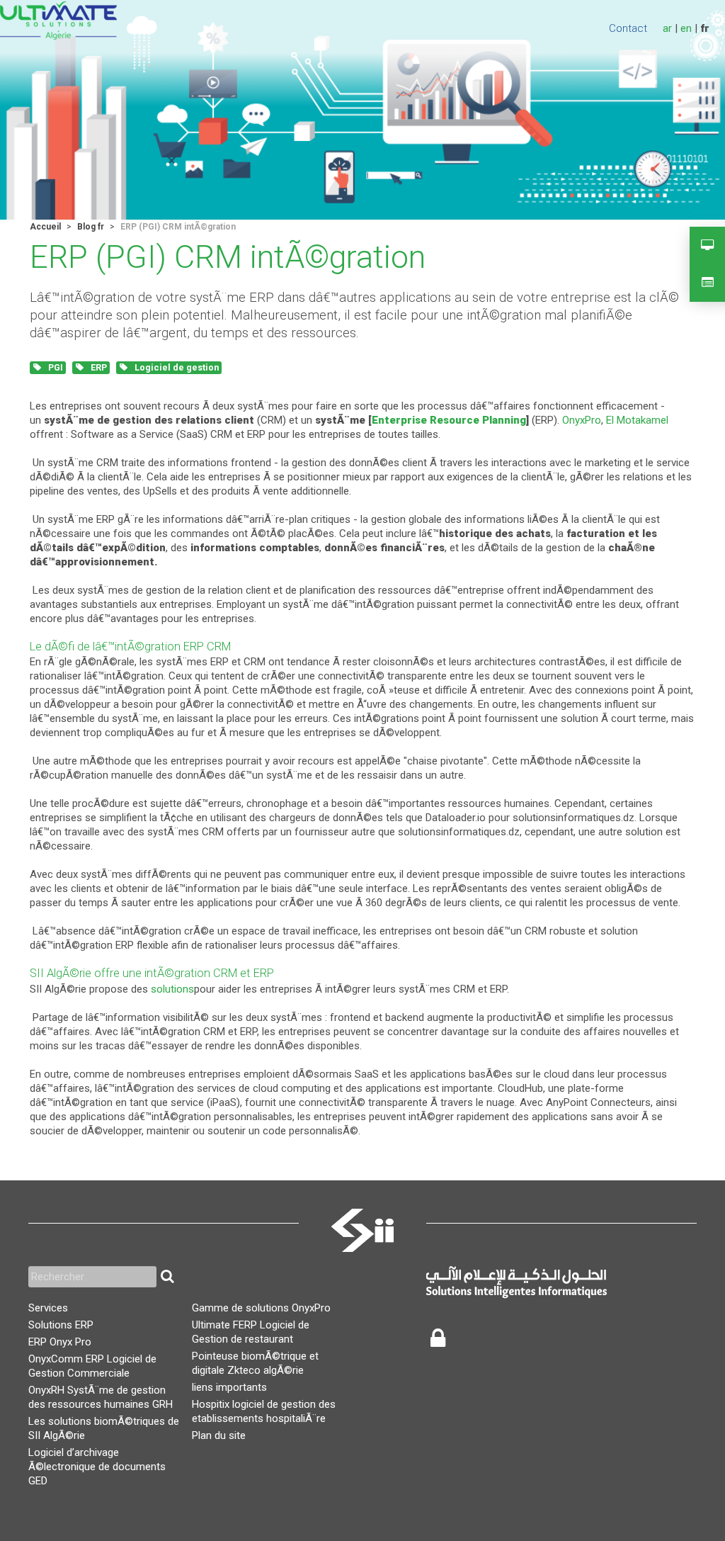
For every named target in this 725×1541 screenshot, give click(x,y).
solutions (172, 989)
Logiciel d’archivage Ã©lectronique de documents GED (97, 1466)
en (686, 28)
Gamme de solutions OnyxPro (261, 1308)
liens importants (229, 1387)
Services (48, 1308)
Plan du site (219, 1435)
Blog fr (90, 227)
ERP (98, 367)
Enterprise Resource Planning (449, 420)
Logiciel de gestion (175, 367)
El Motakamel (637, 420)
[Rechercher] (167, 1276)
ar (667, 28)
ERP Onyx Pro (59, 1342)
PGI (54, 367)
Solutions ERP (60, 1325)
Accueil (45, 227)
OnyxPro (581, 420)
